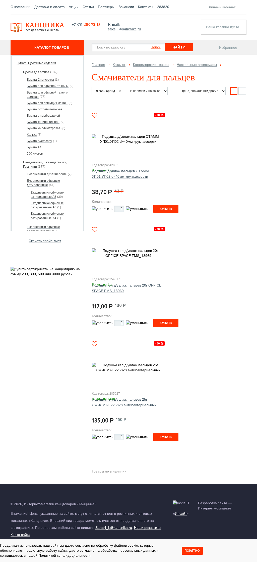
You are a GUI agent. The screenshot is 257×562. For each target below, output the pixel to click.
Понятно (192, 551)
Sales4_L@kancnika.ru (113, 528)
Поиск (155, 47)
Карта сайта (20, 535)
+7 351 (86, 24)
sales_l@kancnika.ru (124, 29)
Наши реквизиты (147, 528)
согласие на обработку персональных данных (118, 550)
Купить (166, 209)
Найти (178, 47)
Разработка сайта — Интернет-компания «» (202, 508)
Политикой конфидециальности (64, 555)
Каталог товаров (51, 47)
